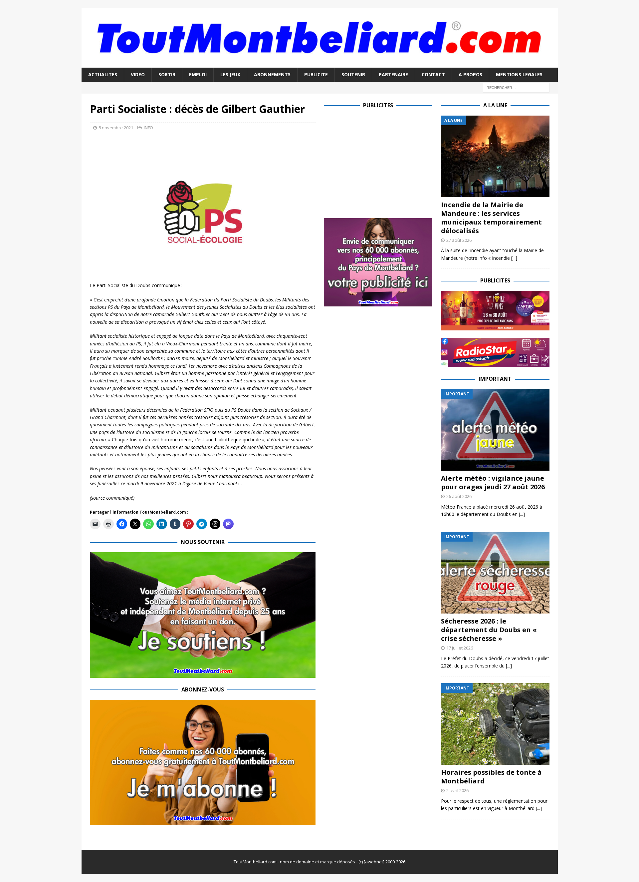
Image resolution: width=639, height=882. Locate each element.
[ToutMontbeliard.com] (320, 64)
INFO (148, 128)
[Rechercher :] (516, 87)
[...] (514, 258)
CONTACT (433, 74)
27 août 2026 (459, 240)
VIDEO (138, 74)
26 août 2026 (459, 496)
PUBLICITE (316, 74)
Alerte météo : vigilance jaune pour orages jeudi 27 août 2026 (493, 482)
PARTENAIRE (393, 74)
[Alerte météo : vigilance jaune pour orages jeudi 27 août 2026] (495, 430)
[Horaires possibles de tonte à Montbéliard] (495, 724)
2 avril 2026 (457, 790)
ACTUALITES (102, 74)
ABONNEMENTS (272, 74)
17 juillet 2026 (459, 648)
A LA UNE (495, 105)
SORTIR (166, 74)
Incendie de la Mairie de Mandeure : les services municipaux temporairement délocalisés (491, 217)
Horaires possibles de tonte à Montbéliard (491, 776)
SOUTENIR (353, 74)
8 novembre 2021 (116, 128)
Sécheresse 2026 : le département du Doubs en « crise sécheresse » (489, 630)
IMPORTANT (495, 378)
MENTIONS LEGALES (519, 74)
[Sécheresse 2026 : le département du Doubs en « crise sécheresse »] (495, 573)
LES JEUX (230, 74)
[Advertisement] (380, 162)
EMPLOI (198, 74)
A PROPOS (470, 74)
